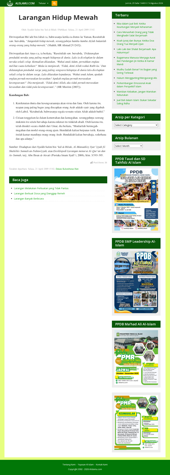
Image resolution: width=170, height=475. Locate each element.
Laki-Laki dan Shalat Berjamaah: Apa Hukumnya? (136, 51)
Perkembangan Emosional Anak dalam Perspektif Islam (134, 85)
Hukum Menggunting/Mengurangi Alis (137, 78)
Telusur (42, 3)
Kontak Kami (102, 464)
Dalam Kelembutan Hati (67, 168)
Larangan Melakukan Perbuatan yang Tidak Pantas (41, 188)
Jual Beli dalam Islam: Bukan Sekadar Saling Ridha (136, 101)
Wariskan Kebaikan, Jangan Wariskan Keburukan (136, 93)
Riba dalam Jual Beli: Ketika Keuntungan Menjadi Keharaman (134, 25)
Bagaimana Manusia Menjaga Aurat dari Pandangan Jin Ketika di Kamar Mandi (136, 61)
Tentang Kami (69, 464)
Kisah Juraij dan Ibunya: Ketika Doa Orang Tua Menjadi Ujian (135, 42)
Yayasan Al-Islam (86, 464)
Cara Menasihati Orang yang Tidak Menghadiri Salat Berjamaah (135, 33)
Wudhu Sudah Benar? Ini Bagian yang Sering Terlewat (137, 71)
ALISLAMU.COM (25, 3)
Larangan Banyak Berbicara (29, 198)
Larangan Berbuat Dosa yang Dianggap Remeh (39, 193)
